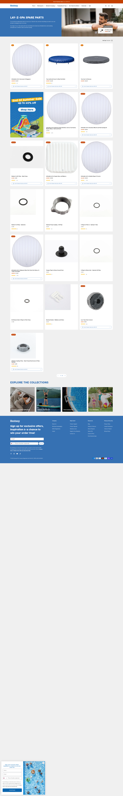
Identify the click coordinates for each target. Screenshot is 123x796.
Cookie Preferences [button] (108, 426)
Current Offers (91, 433)
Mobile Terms (16, 450)
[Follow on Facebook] (11, 453)
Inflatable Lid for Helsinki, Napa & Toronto (91, 176)
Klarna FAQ (90, 431)
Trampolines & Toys (62, 6)
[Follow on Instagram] (14, 453)
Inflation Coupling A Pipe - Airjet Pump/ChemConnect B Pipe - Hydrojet (26, 361)
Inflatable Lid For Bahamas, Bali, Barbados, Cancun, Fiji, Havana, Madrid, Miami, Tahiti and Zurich (61, 128)
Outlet (53, 431)
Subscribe (41, 443)
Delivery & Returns (92, 426)
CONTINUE (12, 790)
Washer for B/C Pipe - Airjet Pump (19, 176)
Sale (90, 6)
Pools (33, 6)
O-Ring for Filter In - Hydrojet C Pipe (89, 224)
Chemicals (83, 6)
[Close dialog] (43, 763)
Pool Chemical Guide (92, 436)
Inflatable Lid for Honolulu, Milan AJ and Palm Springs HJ (94, 127)
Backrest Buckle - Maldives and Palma (55, 320)
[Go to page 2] (65, 375)
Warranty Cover (73, 429)
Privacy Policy (107, 424)
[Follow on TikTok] (20, 453)
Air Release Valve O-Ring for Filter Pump (21, 320)
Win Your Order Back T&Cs (25, 450)
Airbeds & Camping (50, 6)
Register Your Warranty (75, 431)
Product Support (73, 424)
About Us (54, 424)
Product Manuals (73, 426)
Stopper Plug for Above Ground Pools (54, 270)
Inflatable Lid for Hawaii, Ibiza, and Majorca (56, 176)
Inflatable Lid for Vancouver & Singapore (21, 79)
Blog (89, 424)
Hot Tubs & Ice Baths (74, 6)
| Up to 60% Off (61, 1)
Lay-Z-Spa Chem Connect (87, 320)
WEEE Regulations (56, 429)
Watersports (40, 6)
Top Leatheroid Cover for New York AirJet (55, 79)
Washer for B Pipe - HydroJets (18, 224)
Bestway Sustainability (57, 426)
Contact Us (72, 433)
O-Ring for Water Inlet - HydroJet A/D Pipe (91, 270)
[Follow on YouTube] (17, 453)
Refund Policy (107, 431)
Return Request (91, 429)
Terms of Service (108, 429)
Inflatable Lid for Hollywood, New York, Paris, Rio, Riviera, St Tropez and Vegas (25, 270)
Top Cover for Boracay (86, 79)
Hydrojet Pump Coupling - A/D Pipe (54, 224)
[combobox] (12, 443)
